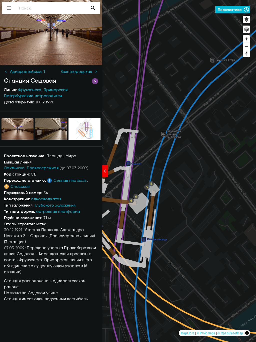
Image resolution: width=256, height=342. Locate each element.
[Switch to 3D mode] (246, 29)
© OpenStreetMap (230, 333)
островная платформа (58, 211)
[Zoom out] (246, 46)
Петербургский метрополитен (33, 95)
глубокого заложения (55, 205)
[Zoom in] (246, 39)
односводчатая (46, 199)
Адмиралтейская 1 (27, 71)
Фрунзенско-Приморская (43, 89)
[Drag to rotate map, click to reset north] (246, 53)
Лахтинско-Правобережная (31, 167)
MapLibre (187, 333)
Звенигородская (76, 71)
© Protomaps (206, 333)
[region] (128, 171)
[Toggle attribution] (247, 333)
